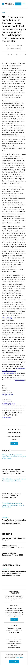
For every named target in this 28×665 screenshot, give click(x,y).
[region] (14, 658)
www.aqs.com (20, 368)
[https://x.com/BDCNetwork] (16, 632)
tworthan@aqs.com (8, 404)
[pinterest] (17, 54)
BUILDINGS (14, 645)
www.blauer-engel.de (9, 371)
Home (3, 12)
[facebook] (8, 54)
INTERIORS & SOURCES (14, 647)
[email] (19, 54)
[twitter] (14, 54)
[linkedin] (11, 54)
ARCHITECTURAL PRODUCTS (14, 643)
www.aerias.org (7, 318)
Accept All (14, 661)
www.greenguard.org (9, 373)
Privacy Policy (19, 657)
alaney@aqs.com (7, 395)
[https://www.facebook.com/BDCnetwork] (9, 632)
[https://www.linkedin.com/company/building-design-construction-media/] (14, 632)
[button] (3, 4)
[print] (25, 54)
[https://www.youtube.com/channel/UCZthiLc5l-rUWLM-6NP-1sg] (18, 632)
